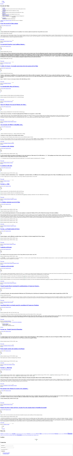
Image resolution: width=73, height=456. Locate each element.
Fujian (9, 433)
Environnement (52, 433)
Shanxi (47, 433)
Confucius (22, 433)
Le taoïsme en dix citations (7, 146)
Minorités (20, 433)
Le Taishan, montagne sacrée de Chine (10, 202)
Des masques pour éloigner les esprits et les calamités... (14, 388)
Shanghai (45, 433)
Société (13, 433)
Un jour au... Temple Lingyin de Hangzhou (11, 329)
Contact (3, 2)
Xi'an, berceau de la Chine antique (9, 23)
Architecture (25, 433)
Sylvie (3, 25)
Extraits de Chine (8, 25)
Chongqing (62, 433)
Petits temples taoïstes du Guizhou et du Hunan (12, 348)
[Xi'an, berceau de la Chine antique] (36, 30)
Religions (37, 433)
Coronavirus (59, 433)
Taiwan (31, 433)
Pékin (49, 433)
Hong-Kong (43, 433)
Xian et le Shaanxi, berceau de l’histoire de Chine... (13, 104)
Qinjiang (4, 433)
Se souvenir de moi (4, 449)
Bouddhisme (7, 433)
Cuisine (32, 433)
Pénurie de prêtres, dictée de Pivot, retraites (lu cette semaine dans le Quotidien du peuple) (23, 407)
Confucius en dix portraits (7, 266)
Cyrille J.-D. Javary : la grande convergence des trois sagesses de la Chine (19, 66)
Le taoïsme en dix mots (6, 165)
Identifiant (2, 445)
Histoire (70, 433)
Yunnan (1, 433)
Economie (19, 435)
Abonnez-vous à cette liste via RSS (5, 20)
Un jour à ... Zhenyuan (6, 367)
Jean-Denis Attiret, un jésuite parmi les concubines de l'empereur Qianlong (19, 305)
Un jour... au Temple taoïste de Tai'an (9, 229)
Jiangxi (11, 433)
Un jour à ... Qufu (4, 184)
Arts (40, 433)
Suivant (3, 428)
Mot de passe (3, 447)
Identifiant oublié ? (6, 453)
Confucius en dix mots (6, 247)
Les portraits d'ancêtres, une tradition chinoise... (12, 44)
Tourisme (28, 433)
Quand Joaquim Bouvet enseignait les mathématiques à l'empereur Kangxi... (19, 286)
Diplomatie (65, 433)
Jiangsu (18, 433)
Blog (3, 1)
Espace (16, 433)
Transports (35, 433)
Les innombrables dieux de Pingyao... (9, 86)
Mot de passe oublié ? (6, 452)
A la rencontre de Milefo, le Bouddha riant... (11, 124)
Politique (56, 433)
